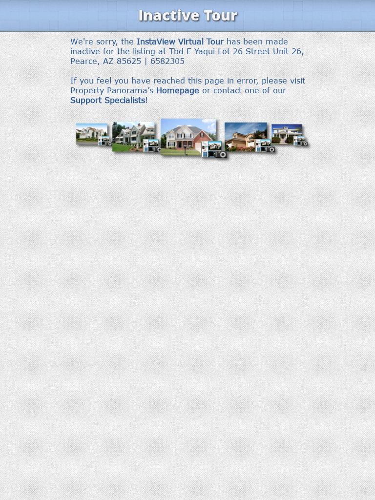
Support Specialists (107, 100)
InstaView (156, 41)
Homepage (177, 90)
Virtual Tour (201, 41)
